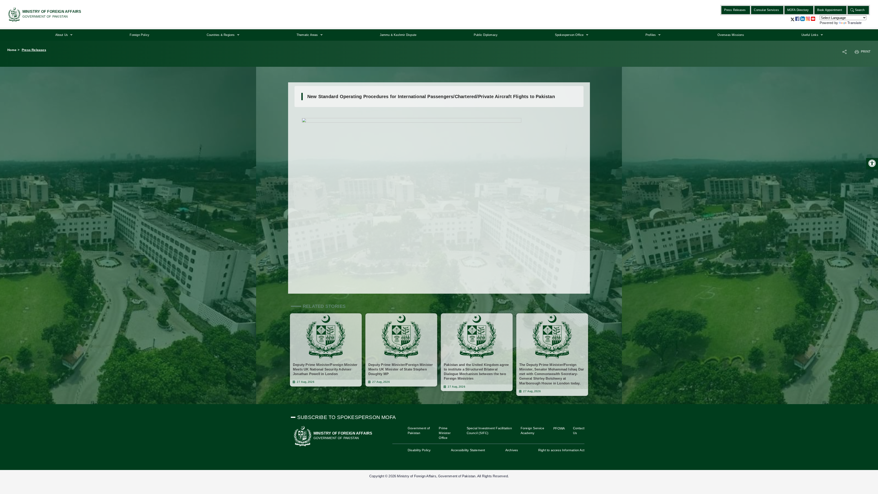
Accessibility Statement (468, 450)
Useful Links (810, 35)
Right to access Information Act (561, 450)
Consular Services (766, 10)
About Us (62, 35)
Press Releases (735, 10)
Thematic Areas (308, 35)
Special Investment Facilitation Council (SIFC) (489, 430)
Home (11, 50)
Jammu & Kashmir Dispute (398, 35)
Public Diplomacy (486, 35)
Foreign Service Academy (532, 430)
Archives (511, 450)
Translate (854, 23)
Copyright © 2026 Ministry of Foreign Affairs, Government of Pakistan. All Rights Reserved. (439, 476)
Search (860, 10)
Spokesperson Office (570, 35)
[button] (792, 21)
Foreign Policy (139, 35)
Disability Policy (419, 450)
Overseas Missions (730, 35)
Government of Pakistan (419, 430)
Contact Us (578, 430)
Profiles (651, 35)
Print (866, 51)
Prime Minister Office (445, 433)
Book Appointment (829, 10)
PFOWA (559, 428)
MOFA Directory (798, 10)
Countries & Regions (221, 35)
